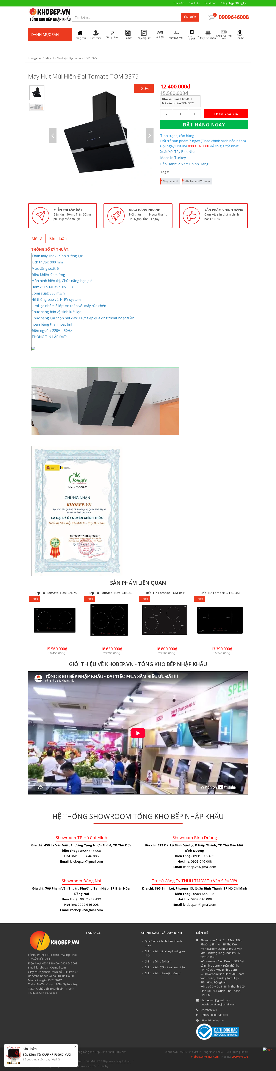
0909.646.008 (240, 1056)
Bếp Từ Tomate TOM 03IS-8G (110, 593)
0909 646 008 (209, 1010)
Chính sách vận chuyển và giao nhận (165, 953)
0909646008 (233, 16)
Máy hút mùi (170, 181)
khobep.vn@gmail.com (215, 1000)
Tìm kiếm (178, 3)
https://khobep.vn (212, 1020)
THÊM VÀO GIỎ (226, 114)
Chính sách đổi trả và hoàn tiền (165, 967)
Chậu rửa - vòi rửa (85, 1066)
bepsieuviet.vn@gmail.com (218, 1004)
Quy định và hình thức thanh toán (163, 943)
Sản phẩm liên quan (138, 582)
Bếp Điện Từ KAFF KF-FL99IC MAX (47, 1054)
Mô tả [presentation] (36, 238)
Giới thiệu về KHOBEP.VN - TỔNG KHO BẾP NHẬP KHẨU (138, 664)
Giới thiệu (194, 3)
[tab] (37, 238)
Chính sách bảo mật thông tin (163, 973)
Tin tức (78, 1061)
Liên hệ (104, 1066)
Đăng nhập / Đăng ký (233, 3)
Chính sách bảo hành (158, 961)
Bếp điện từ (93, 1061)
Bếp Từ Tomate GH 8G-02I (220, 593)
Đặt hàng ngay (204, 124)
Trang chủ (34, 58)
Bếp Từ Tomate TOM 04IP (165, 593)
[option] (37, 93)
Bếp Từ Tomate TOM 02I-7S (55, 593)
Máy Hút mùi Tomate (197, 181)
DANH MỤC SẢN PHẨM (45, 41)
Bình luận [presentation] (58, 238)
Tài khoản (210, 3)
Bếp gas (108, 1061)
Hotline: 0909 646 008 (214, 1015)
